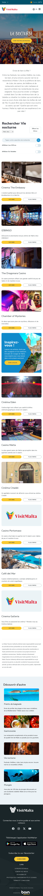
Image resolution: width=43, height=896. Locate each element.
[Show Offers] (38, 145)
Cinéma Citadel (10, 488)
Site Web (11, 199)
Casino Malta (9, 445)
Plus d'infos (32, 199)
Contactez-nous (21, 871)
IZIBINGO (7, 230)
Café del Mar (9, 573)
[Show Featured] (38, 151)
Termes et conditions (22, 880)
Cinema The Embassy (13, 187)
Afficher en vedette (9, 152)
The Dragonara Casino (14, 273)
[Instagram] (18, 828)
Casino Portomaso (11, 531)
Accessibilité (21, 874)
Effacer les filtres (35, 130)
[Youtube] (29, 828)
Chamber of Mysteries (14, 316)
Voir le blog (12, 363)
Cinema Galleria (10, 616)
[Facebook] (13, 828)
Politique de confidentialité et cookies (21, 877)
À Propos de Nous (21, 868)
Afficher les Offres (9, 145)
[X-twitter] (24, 828)
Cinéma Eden (9, 402)
